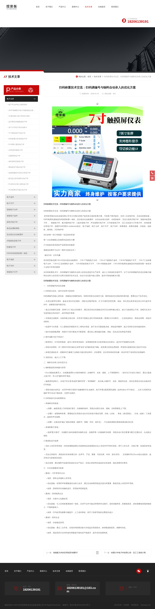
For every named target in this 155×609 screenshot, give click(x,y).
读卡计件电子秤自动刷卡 (17, 127)
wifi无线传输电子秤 (15, 150)
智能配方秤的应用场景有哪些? (65, 553)
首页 (38, 7)
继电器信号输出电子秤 (16, 167)
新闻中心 (75, 7)
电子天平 (10, 203)
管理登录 (134, 605)
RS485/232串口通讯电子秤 (18, 184)
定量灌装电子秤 (14, 156)
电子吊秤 (10, 266)
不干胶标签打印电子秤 (16, 133)
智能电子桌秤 (12, 216)
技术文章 (88, 7)
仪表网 (126, 605)
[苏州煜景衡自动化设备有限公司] (16, 7)
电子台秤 (10, 99)
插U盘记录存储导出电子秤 (18, 178)
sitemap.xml (145, 605)
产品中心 (62, 7)
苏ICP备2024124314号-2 (80, 605)
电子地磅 (10, 259)
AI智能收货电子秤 (14, 241)
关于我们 (49, 7)
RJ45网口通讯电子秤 (16, 144)
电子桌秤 (10, 197)
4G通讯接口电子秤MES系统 (19, 116)
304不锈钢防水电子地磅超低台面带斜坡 (23, 110)
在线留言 (101, 7)
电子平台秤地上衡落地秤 (17, 104)
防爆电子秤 (11, 247)
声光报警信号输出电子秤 (17, 190)
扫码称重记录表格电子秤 (17, 139)
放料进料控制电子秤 (16, 161)
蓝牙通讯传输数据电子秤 (17, 122)
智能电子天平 (12, 272)
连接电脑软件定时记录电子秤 (19, 173)
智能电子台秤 (12, 209)
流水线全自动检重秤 (15, 234)
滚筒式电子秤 (12, 222)
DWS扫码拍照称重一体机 (17, 253)
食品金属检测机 (13, 228)
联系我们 (115, 7)
